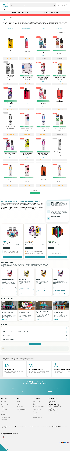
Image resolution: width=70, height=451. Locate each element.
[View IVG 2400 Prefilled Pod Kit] (26, 47)
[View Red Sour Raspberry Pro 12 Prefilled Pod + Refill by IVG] (43, 73)
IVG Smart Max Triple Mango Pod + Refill (43, 293)
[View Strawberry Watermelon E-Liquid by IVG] (43, 98)
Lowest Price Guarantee (21, 409)
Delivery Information (5, 404)
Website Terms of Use (37, 409)
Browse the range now (35, 344)
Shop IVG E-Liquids (12, 256)
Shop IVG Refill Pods (35, 256)
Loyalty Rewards (4, 414)
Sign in (59, 5)
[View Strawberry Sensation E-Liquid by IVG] (10, 73)
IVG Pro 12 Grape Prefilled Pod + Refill (60, 291)
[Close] (7, 449)
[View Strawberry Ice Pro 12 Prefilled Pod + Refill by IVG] (26, 124)
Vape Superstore (6, 440)
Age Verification (36, 403)
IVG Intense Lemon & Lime (26, 288)
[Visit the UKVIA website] (35, 438)
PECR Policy (35, 414)
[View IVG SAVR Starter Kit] (26, 98)
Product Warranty (4, 412)
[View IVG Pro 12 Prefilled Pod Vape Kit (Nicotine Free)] (59, 98)
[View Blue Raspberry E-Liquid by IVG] (43, 47)
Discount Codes (20, 406)
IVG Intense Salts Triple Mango (43, 290)
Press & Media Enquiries (21, 403)
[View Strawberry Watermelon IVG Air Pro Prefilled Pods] (43, 149)
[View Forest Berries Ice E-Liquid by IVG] (10, 149)
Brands (7, 17)
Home (4, 17)
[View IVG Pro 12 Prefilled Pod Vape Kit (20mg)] (10, 47)
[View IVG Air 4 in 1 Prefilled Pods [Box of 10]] (26, 73)
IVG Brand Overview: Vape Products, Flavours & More (7, 313)
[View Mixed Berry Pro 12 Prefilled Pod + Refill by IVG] (10, 98)
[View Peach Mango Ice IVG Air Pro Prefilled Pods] (59, 149)
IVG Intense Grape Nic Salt (60, 288)
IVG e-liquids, (26, 22)
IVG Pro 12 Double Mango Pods (43, 288)
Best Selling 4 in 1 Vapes (58, 312)
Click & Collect (4, 409)
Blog (2, 406)
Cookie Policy (35, 412)
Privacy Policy (50, 391)
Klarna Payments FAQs (5, 417)
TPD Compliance (36, 404)
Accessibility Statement (37, 417)
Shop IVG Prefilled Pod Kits (57, 256)
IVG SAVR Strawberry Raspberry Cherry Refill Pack (9, 293)
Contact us (3, 403)
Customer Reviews (20, 404)
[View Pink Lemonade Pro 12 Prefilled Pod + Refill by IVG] (26, 174)
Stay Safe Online (4, 419)
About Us (18, 401)
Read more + (5, 24)
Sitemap (18, 411)
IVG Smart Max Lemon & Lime (26, 293)
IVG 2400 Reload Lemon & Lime (26, 291)
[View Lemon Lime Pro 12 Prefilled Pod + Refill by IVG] (26, 149)
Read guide (4, 319)
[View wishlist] (64, 5)
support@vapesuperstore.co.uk (16, 429)
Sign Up (56, 388)
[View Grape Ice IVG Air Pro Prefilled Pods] (43, 124)
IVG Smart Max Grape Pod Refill (60, 293)
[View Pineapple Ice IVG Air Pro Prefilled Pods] (10, 174)
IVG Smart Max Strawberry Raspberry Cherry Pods (9, 290)
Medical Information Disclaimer (39, 406)
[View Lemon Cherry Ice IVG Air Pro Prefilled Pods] (59, 174)
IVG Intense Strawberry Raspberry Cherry (9, 287)
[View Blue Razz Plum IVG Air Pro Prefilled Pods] (10, 124)
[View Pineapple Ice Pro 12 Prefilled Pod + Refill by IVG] (59, 73)
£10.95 (43, 15)
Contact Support (56, 413)
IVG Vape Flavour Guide (24, 312)
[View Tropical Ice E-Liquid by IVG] (59, 47)
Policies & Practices (36, 401)
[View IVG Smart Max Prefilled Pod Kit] (43, 174)
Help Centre (3, 401)
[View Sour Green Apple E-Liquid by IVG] (59, 124)
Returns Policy (3, 411)
